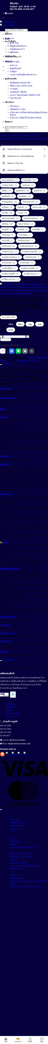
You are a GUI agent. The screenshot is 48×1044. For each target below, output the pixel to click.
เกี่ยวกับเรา (9, 102)
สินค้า (7, 39)
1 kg (30, 324)
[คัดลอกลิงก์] (31, 351)
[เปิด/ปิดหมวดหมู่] (44, 149)
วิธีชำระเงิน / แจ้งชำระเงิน (21, 86)
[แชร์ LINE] (18, 351)
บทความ (8, 61)
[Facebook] (14, 754)
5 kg (39, 324)
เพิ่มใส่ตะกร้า (5, 340)
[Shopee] (2, 754)
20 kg (10, 330)
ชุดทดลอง (14, 52)
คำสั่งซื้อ (8, 710)
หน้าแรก (8, 34)
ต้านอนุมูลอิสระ (23, 361)
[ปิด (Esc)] (40, 2)
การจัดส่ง (14, 89)
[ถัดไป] (43, 522)
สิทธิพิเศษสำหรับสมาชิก (20, 83)
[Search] (7, 130)
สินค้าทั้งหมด (14, 136)
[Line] (20, 754)
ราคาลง (34, 361)
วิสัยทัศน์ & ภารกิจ (17, 109)
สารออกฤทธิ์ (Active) (21, 139)
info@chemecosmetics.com (19, 744)
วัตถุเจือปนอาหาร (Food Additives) (20, 156)
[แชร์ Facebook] (11, 351)
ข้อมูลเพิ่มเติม (8, 660)
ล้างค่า (9, 334)
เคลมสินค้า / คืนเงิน (18, 92)
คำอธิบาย (6, 364)
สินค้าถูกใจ (10, 707)
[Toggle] (1, 364)
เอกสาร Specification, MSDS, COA (25, 95)
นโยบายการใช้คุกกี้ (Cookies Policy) (25, 118)
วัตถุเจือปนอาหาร (17, 49)
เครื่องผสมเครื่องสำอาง (15, 170)
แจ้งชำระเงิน (10, 56)
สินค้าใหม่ (14, 43)
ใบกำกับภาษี (15, 98)
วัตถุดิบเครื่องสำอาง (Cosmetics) (19, 149)
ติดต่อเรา (9, 122)
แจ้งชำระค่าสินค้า (12, 713)
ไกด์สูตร (13, 71)
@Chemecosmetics (17, 740)
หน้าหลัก (4, 136)
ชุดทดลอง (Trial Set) (15, 163)
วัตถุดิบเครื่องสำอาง (18, 46)
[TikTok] (26, 754)
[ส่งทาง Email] (25, 351)
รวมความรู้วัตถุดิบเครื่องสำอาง (23, 75)
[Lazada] (8, 754)
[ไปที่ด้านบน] (1, 809)
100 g (10, 324)
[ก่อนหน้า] (4, 522)
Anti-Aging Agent (39, 139)
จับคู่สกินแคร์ (15, 68)
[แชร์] (34, 2)
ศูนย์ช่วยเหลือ (11, 79)
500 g (20, 324)
